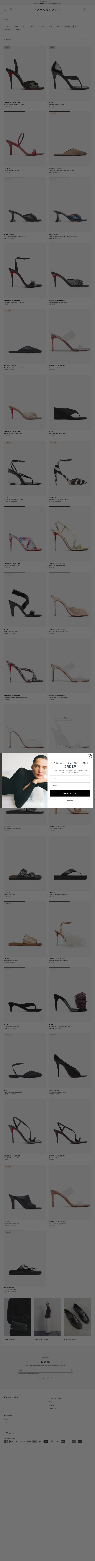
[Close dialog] (90, 756)
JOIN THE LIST (70, 793)
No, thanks (70, 800)
